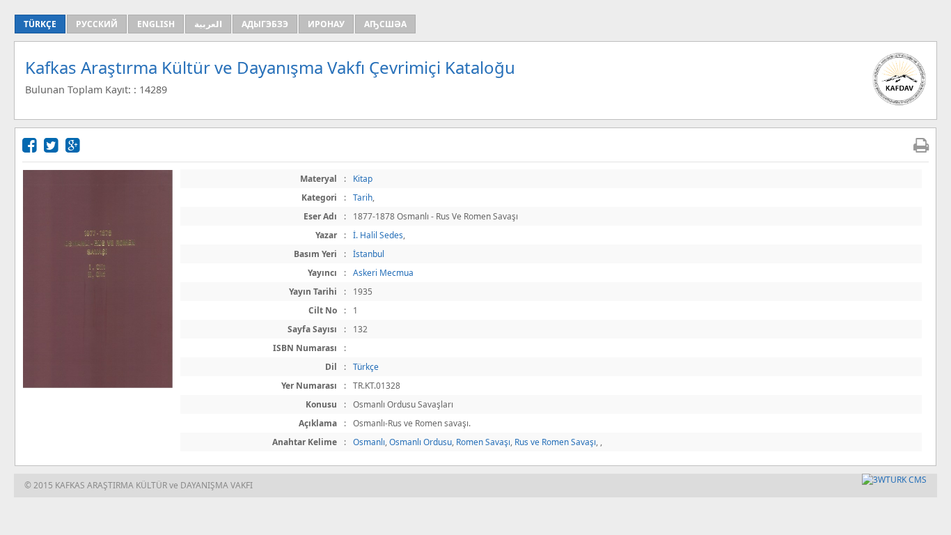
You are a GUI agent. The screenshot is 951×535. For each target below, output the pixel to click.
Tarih (362, 197)
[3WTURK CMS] (894, 480)
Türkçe (366, 367)
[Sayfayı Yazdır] (921, 144)
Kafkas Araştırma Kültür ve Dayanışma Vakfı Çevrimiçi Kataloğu (270, 67)
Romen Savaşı (483, 442)
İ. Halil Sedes (378, 235)
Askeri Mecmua (383, 273)
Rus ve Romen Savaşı (555, 442)
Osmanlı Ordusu (420, 442)
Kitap (362, 179)
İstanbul (368, 254)
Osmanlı (369, 442)
